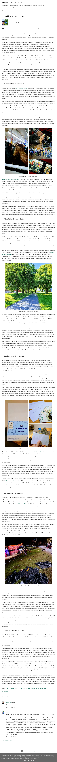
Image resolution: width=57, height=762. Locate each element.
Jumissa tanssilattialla (12, 2)
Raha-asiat (26, 689)
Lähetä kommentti (7, 740)
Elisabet (8, 702)
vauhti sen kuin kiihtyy (22, 504)
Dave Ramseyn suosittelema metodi (33, 451)
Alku (3, 10)
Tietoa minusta (21, 10)
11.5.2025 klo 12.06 (11, 736)
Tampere (44, 689)
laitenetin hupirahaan (10, 480)
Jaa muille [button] (5, 691)
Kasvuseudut (18, 689)
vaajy (7, 712)
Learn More (26, 760)
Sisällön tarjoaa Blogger (29, 751)
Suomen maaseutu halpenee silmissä (11, 179)
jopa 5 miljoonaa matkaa (21, 88)
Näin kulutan (11, 10)
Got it (32, 760)
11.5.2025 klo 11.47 (11, 707)
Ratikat (31, 689)
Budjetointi (10, 689)
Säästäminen (38, 689)
